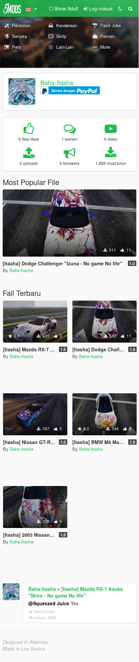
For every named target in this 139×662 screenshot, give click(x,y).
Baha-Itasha (56, 82)
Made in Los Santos (24, 648)
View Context (44, 611)
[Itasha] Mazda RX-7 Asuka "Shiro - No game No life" (75, 592)
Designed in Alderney (25, 641)
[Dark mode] (120, 8)
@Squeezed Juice (48, 603)
